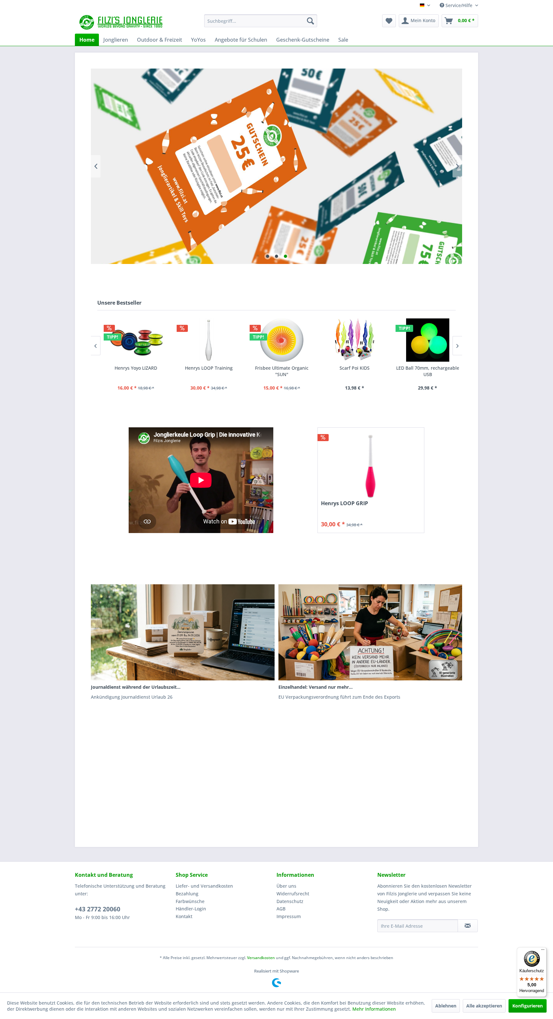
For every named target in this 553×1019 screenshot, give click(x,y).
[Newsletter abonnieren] (468, 925)
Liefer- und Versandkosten (204, 886)
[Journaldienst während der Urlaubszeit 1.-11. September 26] (183, 632)
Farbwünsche (190, 901)
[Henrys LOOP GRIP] (371, 465)
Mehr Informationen (374, 1009)
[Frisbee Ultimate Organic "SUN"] (209, 340)
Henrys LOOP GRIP (344, 503)
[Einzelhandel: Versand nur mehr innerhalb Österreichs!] (370, 632)
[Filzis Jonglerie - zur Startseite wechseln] (121, 22)
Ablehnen (445, 1006)
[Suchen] (310, 20)
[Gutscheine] (276, 166)
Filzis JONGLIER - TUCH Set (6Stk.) (428, 371)
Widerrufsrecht (292, 894)
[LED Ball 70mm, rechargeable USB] (355, 340)
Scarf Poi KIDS (282, 368)
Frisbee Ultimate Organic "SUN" (209, 371)
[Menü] (543, 951)
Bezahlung (187, 894)
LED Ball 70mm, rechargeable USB (355, 371)
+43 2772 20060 (97, 909)
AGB (280, 909)
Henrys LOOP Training (136, 368)
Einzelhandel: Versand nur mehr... (315, 687)
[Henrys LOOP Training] (136, 340)
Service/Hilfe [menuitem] (459, 5)
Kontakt (184, 916)
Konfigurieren (527, 1006)
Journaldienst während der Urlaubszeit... (135, 687)
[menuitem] (260, 20)
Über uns (286, 886)
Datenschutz (289, 901)
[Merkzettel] (389, 20)
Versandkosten (261, 957)
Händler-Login (191, 909)
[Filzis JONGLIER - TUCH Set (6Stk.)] (428, 340)
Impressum (288, 916)
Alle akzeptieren (484, 1006)
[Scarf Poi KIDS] (282, 340)
